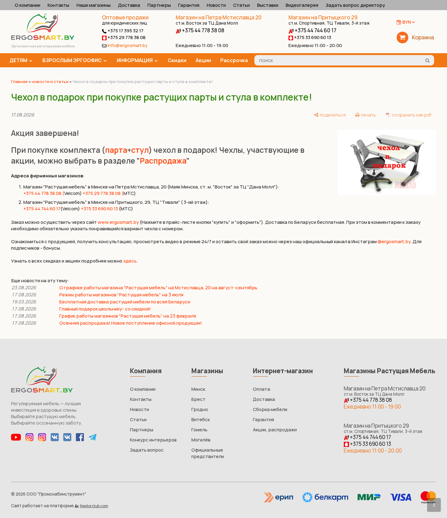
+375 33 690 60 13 (312, 37)
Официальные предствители (207, 453)
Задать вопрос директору (355, 5)
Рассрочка (234, 60)
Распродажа (163, 161)
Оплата (261, 389)
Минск (198, 389)
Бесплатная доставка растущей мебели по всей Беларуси (124, 302)
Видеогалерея (302, 5)
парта (116, 150)
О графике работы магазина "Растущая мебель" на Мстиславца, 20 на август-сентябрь (158, 287)
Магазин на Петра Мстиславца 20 (218, 20)
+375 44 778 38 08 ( (43, 193)
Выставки (267, 5)
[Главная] (42, 38)
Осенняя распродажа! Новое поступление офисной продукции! (130, 323)
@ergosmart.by (394, 241)
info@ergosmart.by (127, 45)
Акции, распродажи (275, 429)
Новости (216, 5)
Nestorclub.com (94, 505)
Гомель (199, 429)
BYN (406, 22)
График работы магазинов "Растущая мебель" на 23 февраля (127, 316)
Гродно (199, 409)
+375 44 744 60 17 (315, 30)
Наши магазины (93, 5)
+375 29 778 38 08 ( (103, 193)
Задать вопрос (147, 450)
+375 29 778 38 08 (126, 37)
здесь (130, 261)
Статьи (241, 5)
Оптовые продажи (125, 17)
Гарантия (188, 5)
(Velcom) (70, 208)
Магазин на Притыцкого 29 (329, 20)
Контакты (58, 5)
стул (140, 150)
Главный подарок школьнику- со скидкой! (105, 309)
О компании (27, 5)
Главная (19, 81)
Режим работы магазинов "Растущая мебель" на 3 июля (121, 294)
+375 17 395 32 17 (125, 30)
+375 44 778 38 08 (202, 30)
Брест (198, 399)
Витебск (200, 419)
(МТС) (126, 208)
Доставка (129, 5)
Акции (203, 60)
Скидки (177, 60)
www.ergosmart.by (118, 222)
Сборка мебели (270, 409)
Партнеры (159, 5)
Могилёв (200, 440)
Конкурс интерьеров (153, 440)
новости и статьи (50, 81)
